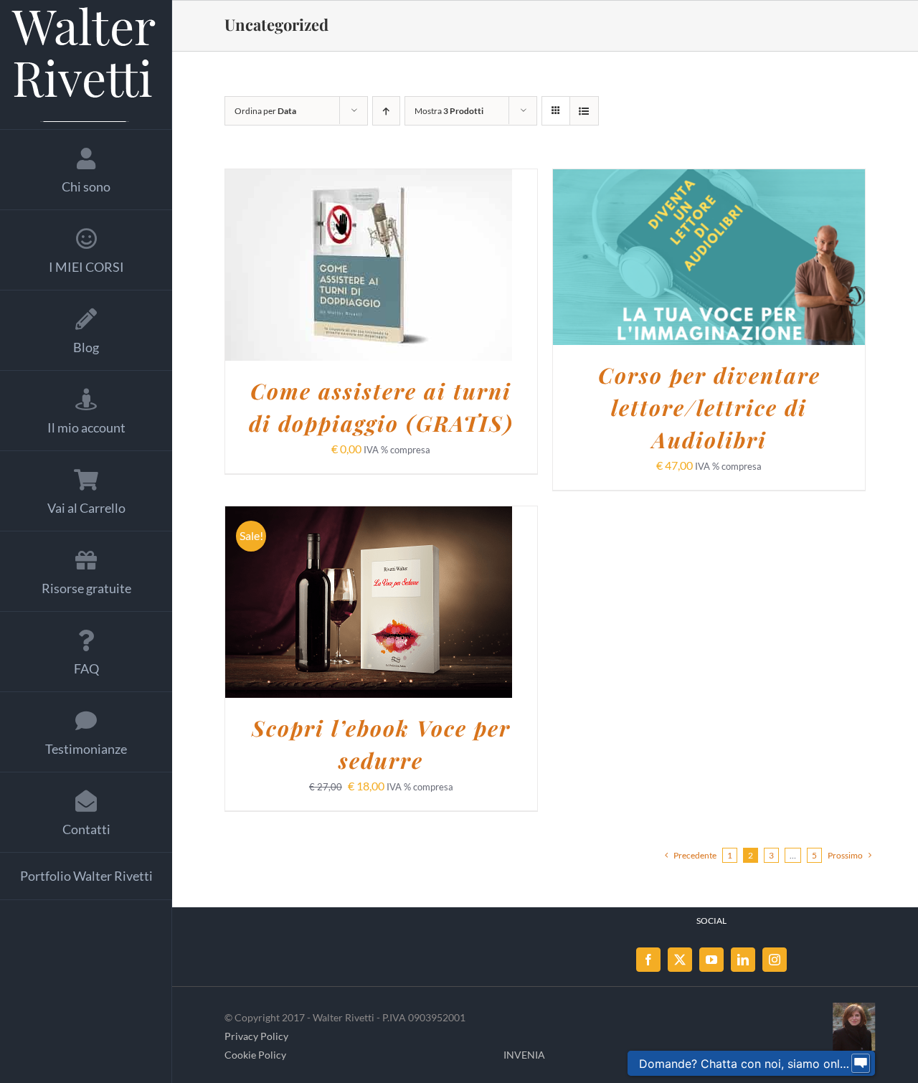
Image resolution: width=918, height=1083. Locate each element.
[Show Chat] (860, 1064)
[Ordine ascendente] (386, 111)
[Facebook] (648, 959)
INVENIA (524, 1055)
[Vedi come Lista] (584, 111)
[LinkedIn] (743, 959)
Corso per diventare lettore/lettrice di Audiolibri (709, 407)
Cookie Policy (255, 1055)
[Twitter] (680, 959)
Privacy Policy (256, 1036)
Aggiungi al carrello (331, 267)
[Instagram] (774, 959)
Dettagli (445, 267)
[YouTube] (711, 959)
